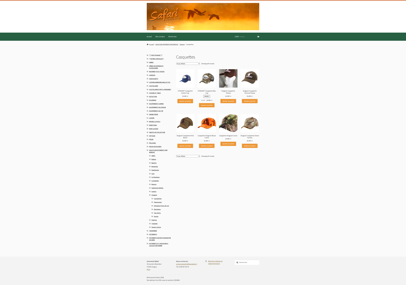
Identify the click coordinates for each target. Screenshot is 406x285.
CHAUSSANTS (153, 79)
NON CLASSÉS (153, 129)
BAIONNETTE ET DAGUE (156, 71)
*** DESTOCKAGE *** (155, 55)
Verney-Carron (156, 227)
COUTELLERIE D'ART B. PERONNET (160, 89)
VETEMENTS (153, 234)
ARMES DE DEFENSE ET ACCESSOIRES (156, 67)
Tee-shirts (157, 213)
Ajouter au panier (185, 101)
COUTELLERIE (153, 86)
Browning (155, 166)
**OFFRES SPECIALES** (156, 59)
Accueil (149, 36)
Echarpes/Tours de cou (161, 206)
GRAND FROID (153, 114)
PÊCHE (151, 139)
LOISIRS (151, 118)
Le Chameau (156, 177)
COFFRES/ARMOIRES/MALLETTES (159, 82)
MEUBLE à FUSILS (154, 122)
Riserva (154, 184)
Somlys (154, 191)
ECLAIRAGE (152, 100)
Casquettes (158, 199)
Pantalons (157, 209)
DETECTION (153, 96)
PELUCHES (152, 143)
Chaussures (158, 202)
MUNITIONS (153, 125)
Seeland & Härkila (157, 188)
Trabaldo (155, 224)
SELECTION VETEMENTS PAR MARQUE (166, 44)
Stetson (154, 220)
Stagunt (182, 44)
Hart (153, 174)
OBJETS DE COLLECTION (157, 132)
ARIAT (153, 156)
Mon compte (160, 36)
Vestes (156, 216)
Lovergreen (155, 181)
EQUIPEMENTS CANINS (156, 104)
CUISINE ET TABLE (155, 93)
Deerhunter (155, 170)
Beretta (154, 163)
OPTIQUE (152, 136)
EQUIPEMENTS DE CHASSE (157, 107)
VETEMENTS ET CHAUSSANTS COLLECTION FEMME (158, 245)
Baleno (154, 159)
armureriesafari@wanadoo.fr (186, 264)
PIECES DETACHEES (155, 147)
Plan (148, 269)
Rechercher (172, 36)
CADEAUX (152, 75)
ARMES (151, 62)
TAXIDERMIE (153, 231)
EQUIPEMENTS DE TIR (156, 111)
